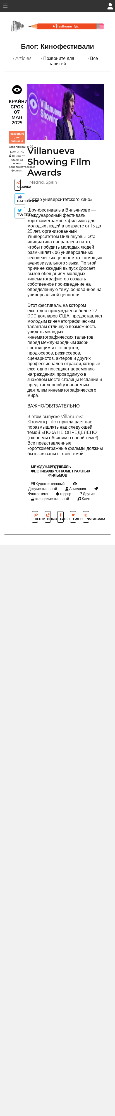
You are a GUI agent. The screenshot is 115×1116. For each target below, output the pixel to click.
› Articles (22, 58)
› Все (93, 58)
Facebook (20, 201)
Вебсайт (48, 519)
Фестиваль (36, 519)
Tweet (20, 215)
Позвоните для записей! (17, 137)
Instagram (87, 519)
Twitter (74, 519)
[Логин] (110, 6)
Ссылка (18, 187)
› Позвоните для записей (57, 61)
